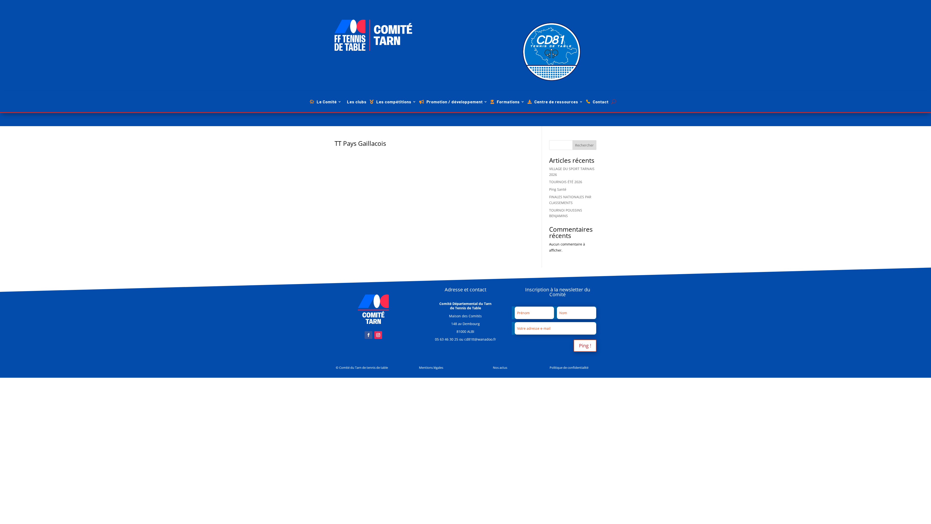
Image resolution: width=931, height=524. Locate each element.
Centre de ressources (556, 102)
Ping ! (585, 345)
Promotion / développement (454, 102)
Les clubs (357, 102)
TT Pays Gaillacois (360, 143)
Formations (508, 102)
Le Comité (327, 102)
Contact (601, 102)
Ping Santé (557, 189)
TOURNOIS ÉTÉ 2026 (565, 182)
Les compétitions (393, 102)
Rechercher (584, 145)
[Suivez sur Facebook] (368, 335)
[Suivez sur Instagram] (378, 335)
